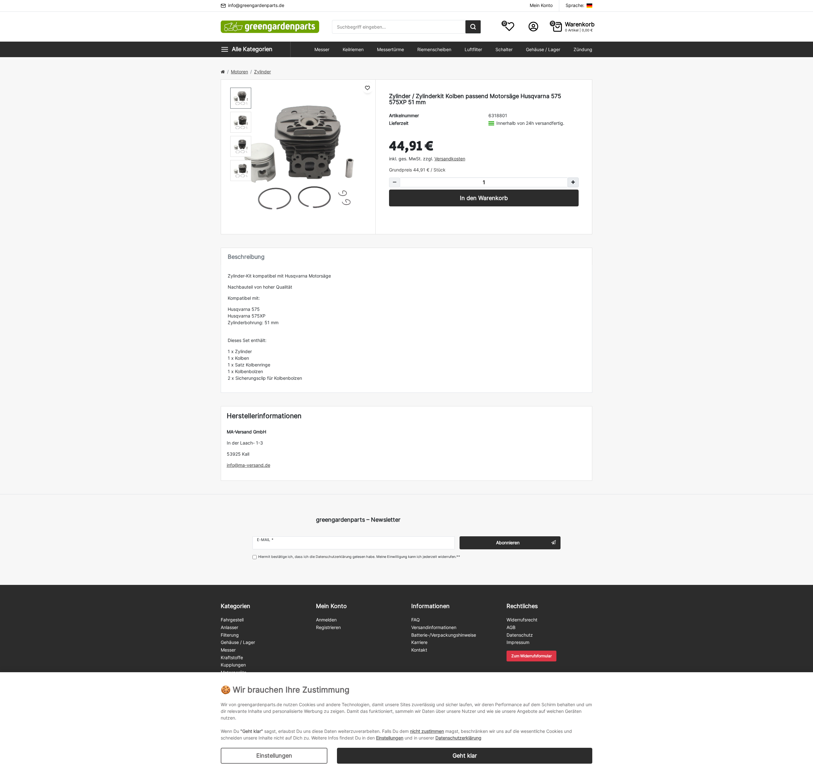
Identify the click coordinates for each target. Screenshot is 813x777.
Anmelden (326, 619)
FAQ (415, 619)
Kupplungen (233, 664)
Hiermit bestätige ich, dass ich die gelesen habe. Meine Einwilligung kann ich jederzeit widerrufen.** (359, 556)
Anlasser (229, 627)
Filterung (230, 635)
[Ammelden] (533, 26)
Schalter (504, 49)
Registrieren (328, 627)
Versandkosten (449, 158)
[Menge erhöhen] (573, 182)
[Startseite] (223, 71)
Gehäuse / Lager (543, 49)
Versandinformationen (433, 627)
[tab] (406, 257)
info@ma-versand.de (248, 465)
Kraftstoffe (232, 657)
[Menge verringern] (394, 182)
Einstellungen (274, 755)
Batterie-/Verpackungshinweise (443, 635)
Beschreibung (246, 256)
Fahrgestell (232, 619)
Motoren (239, 71)
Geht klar (465, 755)
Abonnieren (508, 542)
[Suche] (473, 26)
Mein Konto (541, 5)
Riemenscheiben (434, 49)
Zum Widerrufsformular (531, 655)
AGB (511, 627)
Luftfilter (473, 49)
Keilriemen (353, 49)
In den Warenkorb (484, 198)
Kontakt (419, 650)
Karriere (419, 642)
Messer (321, 49)
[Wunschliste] (367, 87)
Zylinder (262, 71)
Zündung (583, 49)
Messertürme (390, 49)
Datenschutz (520, 635)
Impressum (518, 642)
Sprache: (576, 5)
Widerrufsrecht (522, 619)
